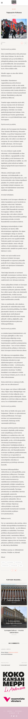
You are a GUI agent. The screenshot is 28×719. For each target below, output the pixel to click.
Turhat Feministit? (23, 665)
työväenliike (14, 565)
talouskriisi (10, 562)
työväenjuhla (5, 565)
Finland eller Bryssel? (5, 665)
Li (1, 44)
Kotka (3, 562)
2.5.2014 (14, 15)
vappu (20, 565)
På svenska (18, 711)
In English (12, 713)
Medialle (9, 711)
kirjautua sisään (13, 652)
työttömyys (18, 562)
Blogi (14, 9)
